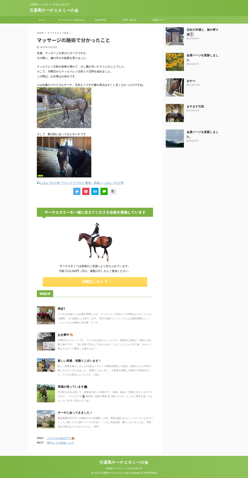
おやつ (191, 81)
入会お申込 (100, 19)
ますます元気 (195, 106)
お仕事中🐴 (65, 335)
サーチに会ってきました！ (75, 412)
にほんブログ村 (113, 183)
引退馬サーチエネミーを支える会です (124, 468)
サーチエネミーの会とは (71, 19)
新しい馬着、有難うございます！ (79, 360)
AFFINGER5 (150, 472)
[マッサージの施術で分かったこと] (95, 191)
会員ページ (158, 19)
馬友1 (61, 308)
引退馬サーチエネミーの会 (54, 10)
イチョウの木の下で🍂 (61, 438)
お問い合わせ (129, 19)
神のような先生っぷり (60, 442)
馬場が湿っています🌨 (73, 386)
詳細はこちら (92, 281)
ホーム (42, 19)
